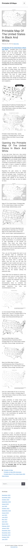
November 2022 (6, 532)
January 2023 (5, 528)
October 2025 (5, 499)
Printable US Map (8, 470)
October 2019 (5, 537)
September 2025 (6, 502)
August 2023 (5, 513)
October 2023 (5, 508)
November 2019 (6, 535)
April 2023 (4, 521)
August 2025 (5, 504)
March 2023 (5, 524)
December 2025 (6, 495)
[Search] (23, 483)
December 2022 (6, 530)
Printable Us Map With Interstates (12, 472)
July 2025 (4, 506)
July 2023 (4, 515)
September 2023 (6, 510)
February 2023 (6, 526)
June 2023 (5, 517)
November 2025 (6, 497)
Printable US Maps (9, 3)
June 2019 (4, 539)
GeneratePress (14, 547)
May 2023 (4, 519)
